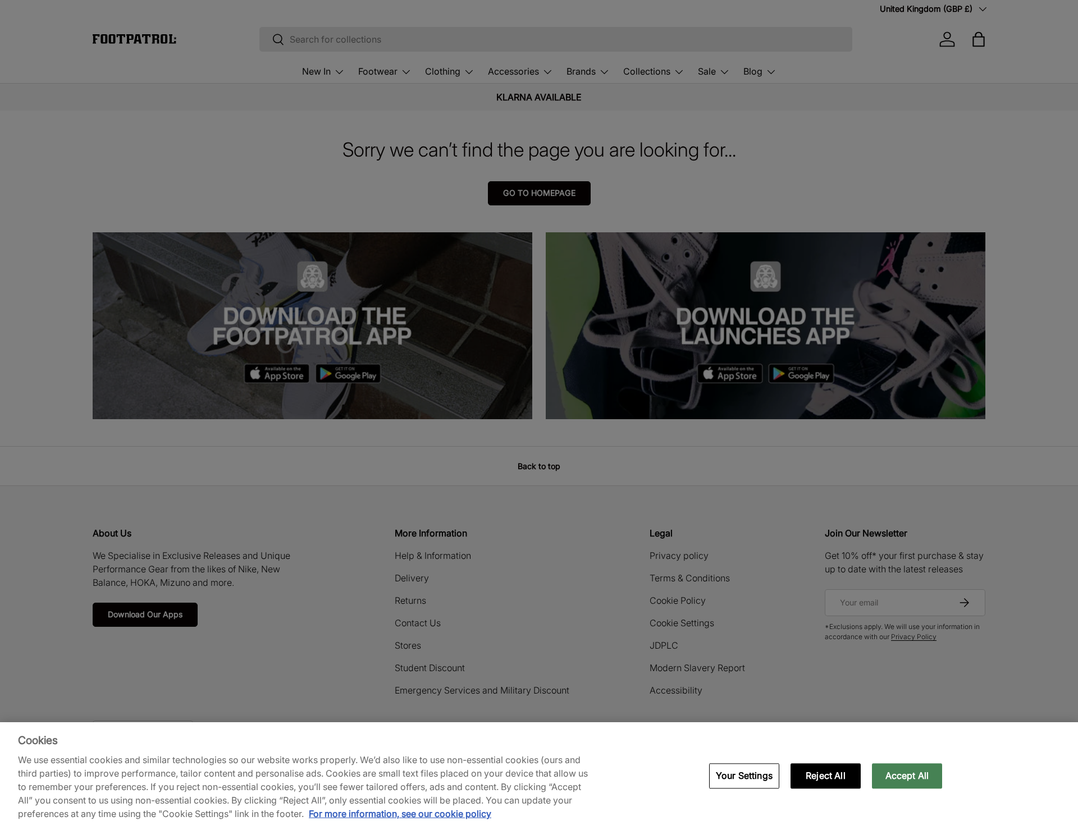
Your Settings (744, 775)
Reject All (826, 775)
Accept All (907, 775)
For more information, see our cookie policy (400, 813)
